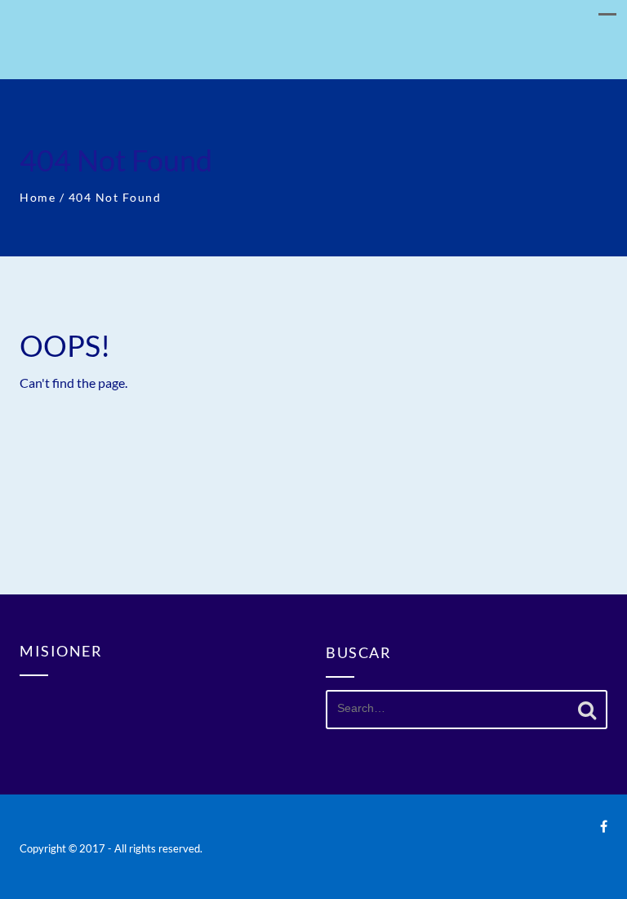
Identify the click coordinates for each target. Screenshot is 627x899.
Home (38, 197)
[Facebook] (603, 826)
